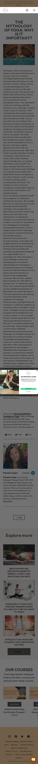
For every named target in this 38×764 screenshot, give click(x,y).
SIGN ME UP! (28, 388)
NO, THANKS (28, 391)
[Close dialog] (36, 371)
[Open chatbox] (33, 760)
